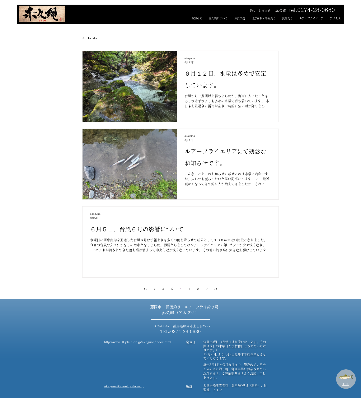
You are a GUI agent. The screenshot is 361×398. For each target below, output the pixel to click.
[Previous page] (154, 289)
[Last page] (215, 289)
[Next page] (207, 289)
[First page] (145, 289)
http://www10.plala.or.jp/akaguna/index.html (137, 342)
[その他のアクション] (270, 60)
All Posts (89, 38)
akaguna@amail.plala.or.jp (124, 386)
